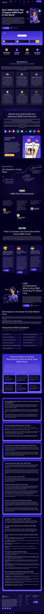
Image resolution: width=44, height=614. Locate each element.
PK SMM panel (24, 543)
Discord (20, 600)
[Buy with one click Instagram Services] (8, 608)
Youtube (20, 604)
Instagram (20, 598)
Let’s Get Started (9, 155)
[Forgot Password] (34, 41)
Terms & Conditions (36, 612)
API (26, 601)
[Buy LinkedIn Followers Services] (10, 608)
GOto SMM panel (7, 548)
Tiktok (20, 605)
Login (11, 1)
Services (15, 1)
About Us (28, 2)
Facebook (20, 597)
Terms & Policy (24, 2)
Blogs (27, 602)
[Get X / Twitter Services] (5, 608)
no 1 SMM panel (14, 428)
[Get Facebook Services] (3, 608)
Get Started (6, 270)
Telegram (20, 601)
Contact (33, 1)
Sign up (38, 1)
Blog (19, 1)
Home (27, 598)
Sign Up (11, 43)
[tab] (5, 131)
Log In (37, 41)
